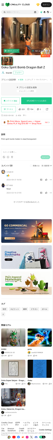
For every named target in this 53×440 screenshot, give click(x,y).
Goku (30, 380)
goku (30, 349)
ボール (44, 309)
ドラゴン (34, 309)
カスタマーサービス (31, 429)
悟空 (4, 309)
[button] (49, 12)
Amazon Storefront (12, 429)
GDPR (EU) (17, 423)
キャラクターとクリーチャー (43, 79)
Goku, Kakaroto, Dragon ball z (13, 409)
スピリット (14, 309)
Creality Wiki (21, 429)
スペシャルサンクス (46, 423)
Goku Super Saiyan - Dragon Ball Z (13, 380)
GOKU (3, 349)
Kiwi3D (9, 73)
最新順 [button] (46, 166)
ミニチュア (29, 79)
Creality (3, 429)
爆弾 (25, 309)
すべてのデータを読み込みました (26, 202)
